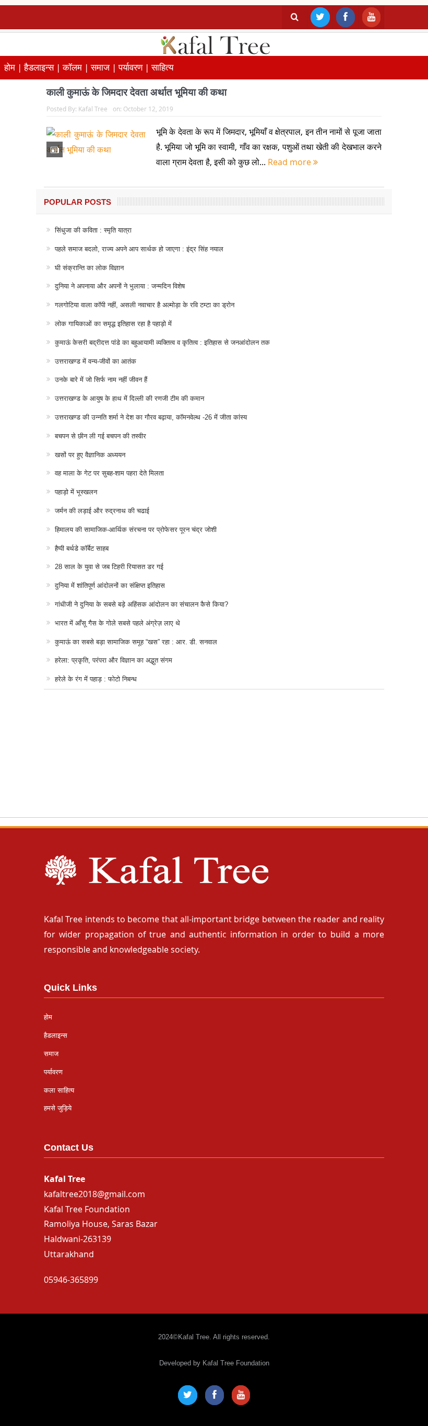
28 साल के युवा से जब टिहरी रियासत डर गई (109, 567)
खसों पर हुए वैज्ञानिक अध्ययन (90, 455)
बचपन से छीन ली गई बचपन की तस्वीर (100, 436)
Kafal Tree (93, 109)
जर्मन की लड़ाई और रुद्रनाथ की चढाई (102, 511)
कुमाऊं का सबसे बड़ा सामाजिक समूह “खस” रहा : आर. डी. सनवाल (136, 642)
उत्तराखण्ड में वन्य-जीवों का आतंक (95, 361)
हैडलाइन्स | (43, 67)
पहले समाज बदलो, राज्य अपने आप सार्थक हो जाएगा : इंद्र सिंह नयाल (139, 249)
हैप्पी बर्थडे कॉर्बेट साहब (82, 548)
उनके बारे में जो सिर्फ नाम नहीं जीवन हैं (101, 380)
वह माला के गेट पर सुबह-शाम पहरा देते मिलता (109, 473)
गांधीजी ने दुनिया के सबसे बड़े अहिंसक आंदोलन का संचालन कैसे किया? (141, 604)
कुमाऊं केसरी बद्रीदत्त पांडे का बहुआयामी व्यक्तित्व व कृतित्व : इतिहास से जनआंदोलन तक (162, 342)
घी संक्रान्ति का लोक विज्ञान (89, 268)
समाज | (104, 67)
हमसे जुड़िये (58, 1108)
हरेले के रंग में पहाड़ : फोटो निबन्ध (96, 679)
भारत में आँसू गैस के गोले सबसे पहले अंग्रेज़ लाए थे (117, 623)
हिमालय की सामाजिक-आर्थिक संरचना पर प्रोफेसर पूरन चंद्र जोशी (136, 530)
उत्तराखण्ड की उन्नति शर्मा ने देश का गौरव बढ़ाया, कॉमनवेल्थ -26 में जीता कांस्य (151, 417)
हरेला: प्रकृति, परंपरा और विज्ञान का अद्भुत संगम (113, 660)
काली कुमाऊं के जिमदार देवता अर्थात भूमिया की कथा (136, 92)
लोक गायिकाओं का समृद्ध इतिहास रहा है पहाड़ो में (113, 324)
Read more (290, 162)
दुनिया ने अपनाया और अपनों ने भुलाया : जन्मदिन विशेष (120, 286)
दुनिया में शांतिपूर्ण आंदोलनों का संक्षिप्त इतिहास (110, 585)
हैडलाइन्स (55, 1035)
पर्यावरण (53, 1072)
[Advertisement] (214, 763)
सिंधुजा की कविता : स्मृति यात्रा (93, 230)
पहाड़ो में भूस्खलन (76, 492)
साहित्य (162, 67)
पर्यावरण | (134, 67)
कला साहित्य (59, 1090)
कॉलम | (77, 67)
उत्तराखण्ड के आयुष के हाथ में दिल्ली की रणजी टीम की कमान (129, 398)
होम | (14, 67)
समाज (51, 1054)
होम (48, 1017)
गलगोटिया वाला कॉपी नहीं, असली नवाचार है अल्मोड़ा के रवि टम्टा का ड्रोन (144, 305)
